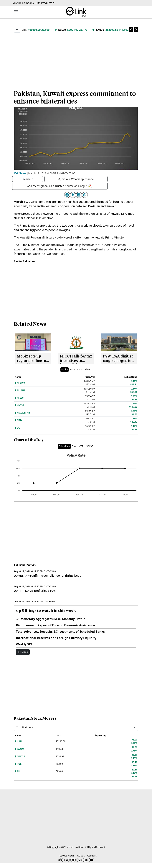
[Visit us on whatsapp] (79, 860)
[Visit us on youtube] (91, 860)
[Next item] (136, 29)
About (81, 855)
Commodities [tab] (84, 369)
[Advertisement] (76, 59)
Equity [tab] (64, 369)
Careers (92, 855)
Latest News (67, 855)
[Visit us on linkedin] (73, 860)
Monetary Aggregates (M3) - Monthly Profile (52, 619)
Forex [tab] (72, 369)
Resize (27, 179)
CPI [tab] (81, 446)
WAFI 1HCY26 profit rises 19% (35, 590)
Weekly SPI (24, 644)
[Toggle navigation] (16, 11)
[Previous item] (131, 29)
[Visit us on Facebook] (60, 860)
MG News (20, 173)
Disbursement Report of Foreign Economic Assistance (55, 625)
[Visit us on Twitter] (67, 860)
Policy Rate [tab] (64, 446)
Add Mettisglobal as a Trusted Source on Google (57, 186)
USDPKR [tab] (89, 446)
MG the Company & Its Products (32, 3)
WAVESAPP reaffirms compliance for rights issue (47, 575)
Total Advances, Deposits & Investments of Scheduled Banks (60, 632)
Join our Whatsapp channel (78, 179)
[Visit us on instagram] (85, 860)
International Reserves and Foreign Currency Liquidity (56, 638)
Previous (23, 652)
